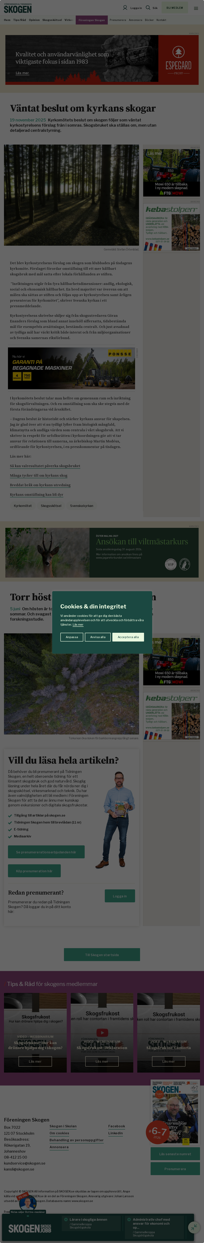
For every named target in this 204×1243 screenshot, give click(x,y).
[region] (102, 621)
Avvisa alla (97, 637)
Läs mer (78, 624)
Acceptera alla (128, 637)
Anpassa (72, 637)
